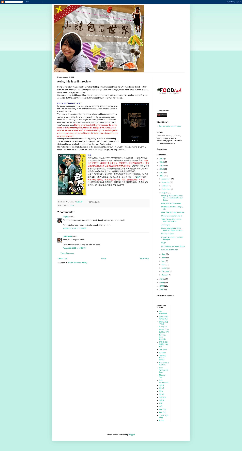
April (164, 264)
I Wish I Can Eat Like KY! (164, 331)
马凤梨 (161, 385)
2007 (162, 289)
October (165, 186)
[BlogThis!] (91, 202)
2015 (162, 162)
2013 (162, 169)
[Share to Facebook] (96, 202)
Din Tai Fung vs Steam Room (173, 246)
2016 (162, 159)
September (166, 189)
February (166, 271)
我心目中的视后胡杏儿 (163, 317)
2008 (162, 286)
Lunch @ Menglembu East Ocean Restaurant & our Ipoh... (172, 198)
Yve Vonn (163, 349)
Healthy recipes (167, 234)
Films (72, 205)
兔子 (161, 406)
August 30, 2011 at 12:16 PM (74, 248)
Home (103, 258)
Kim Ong (162, 412)
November (166, 182)
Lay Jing (162, 409)
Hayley (66, 217)
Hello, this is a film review (171, 203)
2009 (162, 283)
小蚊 (161, 403)
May (164, 261)
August (165, 193)
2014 (162, 165)
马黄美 (161, 400)
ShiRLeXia (67, 236)
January (165, 275)
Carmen (162, 352)
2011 (162, 176)
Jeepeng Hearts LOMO (162, 357)
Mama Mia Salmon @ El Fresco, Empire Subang (171, 229)
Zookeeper (165, 225)
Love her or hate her (169, 250)
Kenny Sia (163, 327)
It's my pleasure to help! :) (171, 216)
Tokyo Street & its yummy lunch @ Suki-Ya (171, 220)
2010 (162, 279)
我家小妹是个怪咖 (163, 323)
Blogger (132, 435)
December (166, 179)
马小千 (161, 388)
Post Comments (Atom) (77, 262)
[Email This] (89, 202)
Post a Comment (67, 253)
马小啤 (161, 394)
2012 (162, 172)
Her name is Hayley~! (164, 364)
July (163, 254)
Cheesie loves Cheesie (162, 337)
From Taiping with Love (164, 370)
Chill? (163, 243)
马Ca (161, 391)
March (164, 268)
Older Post (144, 258)
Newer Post (62, 258)
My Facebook (163, 312)
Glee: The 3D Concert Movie (172, 212)
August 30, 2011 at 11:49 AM (74, 228)
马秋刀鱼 (162, 397)
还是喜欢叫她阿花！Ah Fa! (163, 344)
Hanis (161, 420)
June (164, 258)
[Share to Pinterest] (98, 202)
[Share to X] (93, 202)
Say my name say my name (170, 126)
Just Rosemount (163, 381)
